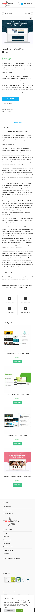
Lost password (6, 543)
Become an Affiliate (8, 550)
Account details (7, 540)
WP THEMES (7, 111)
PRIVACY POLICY (9, 610)
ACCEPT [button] (19, 610)
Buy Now (10, 99)
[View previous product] (3, 13)
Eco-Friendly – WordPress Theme (17, 394)
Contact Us (6, 553)
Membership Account (8, 546)
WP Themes (10, 109)
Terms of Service (7, 510)
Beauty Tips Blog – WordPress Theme (17, 476)
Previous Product (8, 13)
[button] (31, 18)
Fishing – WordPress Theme (17, 435)
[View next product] (32, 13)
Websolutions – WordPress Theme (17, 353)
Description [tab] (18, 122)
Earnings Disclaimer (8, 513)
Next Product (27, 13)
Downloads (6, 536)
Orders (5, 533)
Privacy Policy (7, 506)
